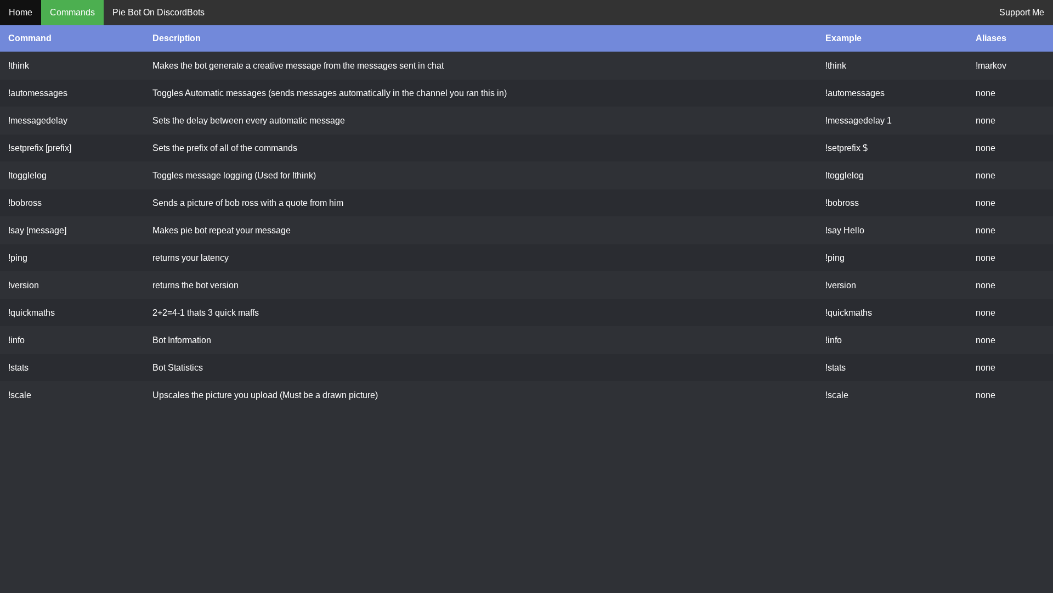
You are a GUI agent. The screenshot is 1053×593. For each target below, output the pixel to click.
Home (20, 12)
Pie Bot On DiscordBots (158, 12)
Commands (72, 12)
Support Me (1021, 12)
